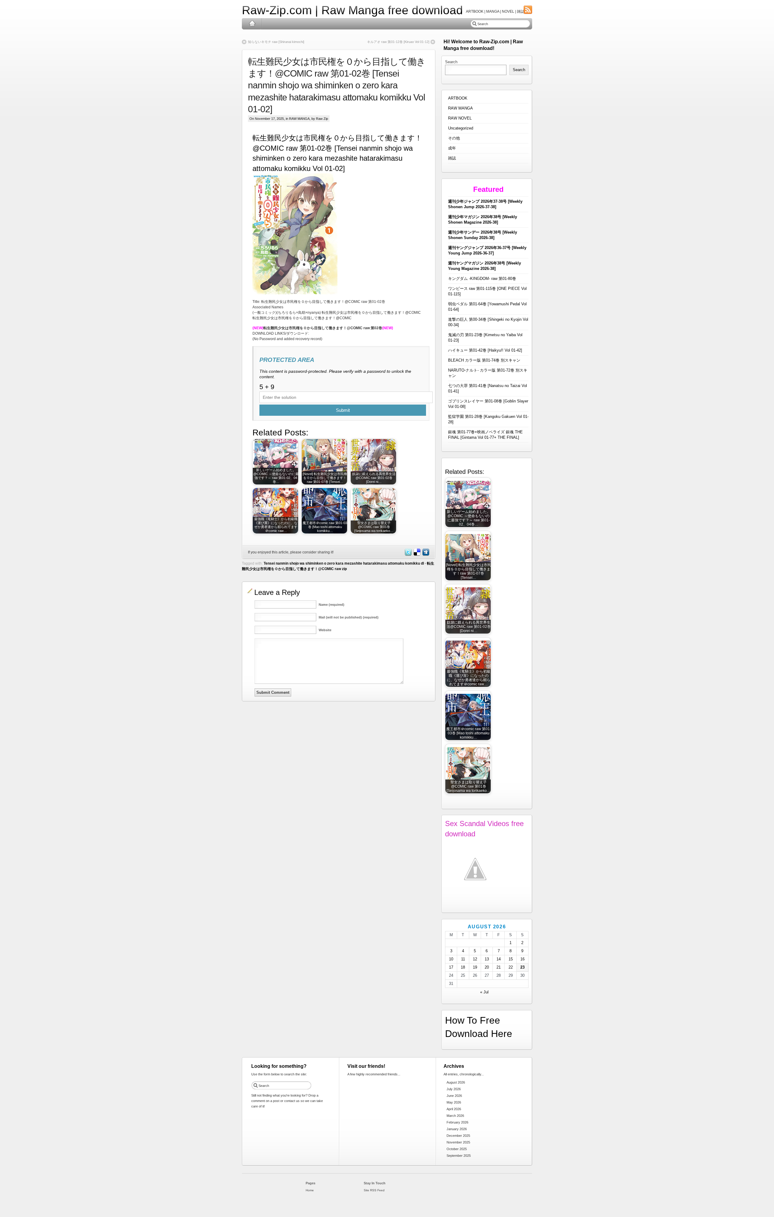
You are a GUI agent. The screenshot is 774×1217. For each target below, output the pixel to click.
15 (511, 959)
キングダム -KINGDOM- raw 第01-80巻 (482, 278)
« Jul (484, 992)
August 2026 (456, 1082)
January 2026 (457, 1129)
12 (475, 959)
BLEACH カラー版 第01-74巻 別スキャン (484, 360)
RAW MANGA (299, 118)
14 (498, 959)
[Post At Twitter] (408, 555)
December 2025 (458, 1135)
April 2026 (454, 1109)
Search (451, 62)
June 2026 (454, 1095)
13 (487, 959)
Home (252, 23)
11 (463, 959)
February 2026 (457, 1122)
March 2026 (455, 1115)
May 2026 (454, 1102)
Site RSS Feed (374, 1190)
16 (522, 959)
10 (451, 959)
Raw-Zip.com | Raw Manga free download (352, 10)
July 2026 (454, 1089)
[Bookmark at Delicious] (417, 555)
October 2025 (457, 1149)
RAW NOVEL (460, 118)
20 (487, 967)
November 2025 (458, 1142)
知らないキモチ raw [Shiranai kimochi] (276, 42)
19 (475, 967)
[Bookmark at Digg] (425, 555)
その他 (454, 138)
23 (522, 967)
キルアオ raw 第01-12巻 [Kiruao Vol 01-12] (398, 42)
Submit (343, 410)
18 (463, 967)
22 (511, 967)
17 (451, 967)
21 (498, 967)
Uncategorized (460, 128)
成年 (452, 148)
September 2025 (459, 1155)
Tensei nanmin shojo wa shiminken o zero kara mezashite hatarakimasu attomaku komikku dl (344, 563)
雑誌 (452, 158)
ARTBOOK (457, 98)
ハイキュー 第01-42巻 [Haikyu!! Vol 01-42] (485, 350)
